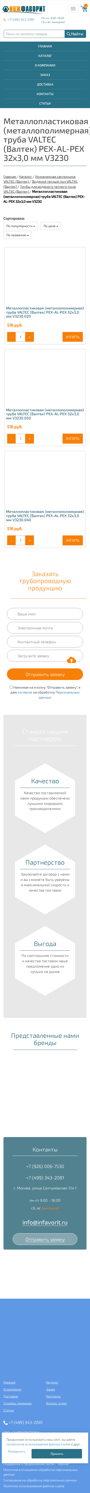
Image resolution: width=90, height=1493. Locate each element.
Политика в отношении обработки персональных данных (40, 1472)
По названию (16, 235)
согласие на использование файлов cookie (38, 1444)
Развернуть (16, 1451)
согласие (25, 692)
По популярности (19, 226)
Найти (77, 33)
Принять (57, 1454)
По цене (50, 226)
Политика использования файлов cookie (33, 1486)
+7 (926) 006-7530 (45, 1166)
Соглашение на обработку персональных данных (40, 1480)
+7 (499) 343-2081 (20, 19)
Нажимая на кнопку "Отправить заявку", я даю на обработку (45, 692)
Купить (72, 337)
